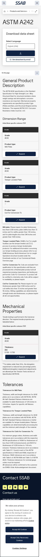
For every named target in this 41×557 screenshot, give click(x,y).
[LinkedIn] (5, 487)
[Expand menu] (37, 73)
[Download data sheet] (20, 53)
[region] (19, 528)
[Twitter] (20, 487)
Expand (22, 154)
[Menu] (37, 3)
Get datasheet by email (21, 59)
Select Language (13, 41)
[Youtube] (26, 487)
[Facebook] (10, 487)
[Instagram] (15, 487)
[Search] (4, 3)
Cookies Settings (19, 548)
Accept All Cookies (19, 529)
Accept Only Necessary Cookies (19, 539)
